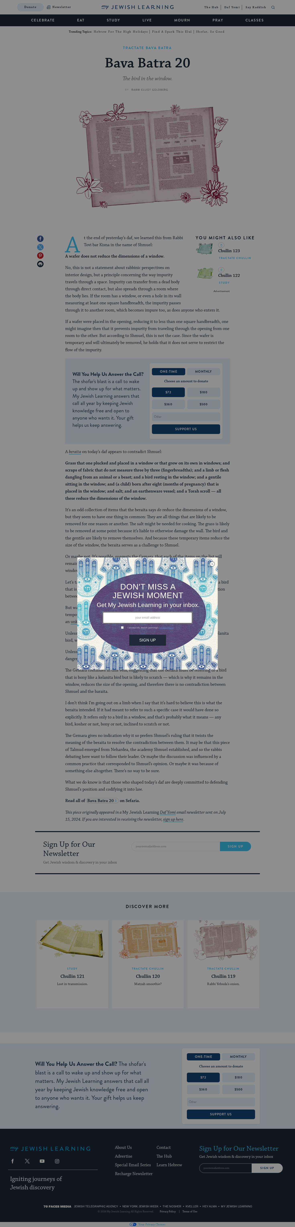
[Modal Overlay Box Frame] (147, 613)
